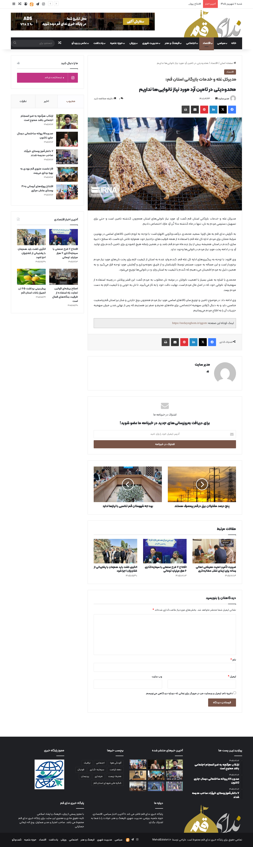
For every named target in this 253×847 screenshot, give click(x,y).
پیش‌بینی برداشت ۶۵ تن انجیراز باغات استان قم (32, 291)
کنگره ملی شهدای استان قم (107, 783)
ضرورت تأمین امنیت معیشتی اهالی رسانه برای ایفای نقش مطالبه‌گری (216, 569)
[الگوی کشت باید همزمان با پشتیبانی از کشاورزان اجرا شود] (115, 551)
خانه (233, 43)
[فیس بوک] (232, 110)
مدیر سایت (223, 98)
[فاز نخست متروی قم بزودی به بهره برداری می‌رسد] (67, 174)
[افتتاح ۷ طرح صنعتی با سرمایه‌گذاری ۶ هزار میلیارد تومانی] (165, 551)
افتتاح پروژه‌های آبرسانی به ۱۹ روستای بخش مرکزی (174, 4)
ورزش (132, 43)
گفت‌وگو (17, 840)
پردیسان (85, 776)
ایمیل (232, 677)
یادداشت (98, 43)
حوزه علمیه (116, 43)
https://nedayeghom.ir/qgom (189, 323)
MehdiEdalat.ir (161, 840)
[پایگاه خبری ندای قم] (212, 23)
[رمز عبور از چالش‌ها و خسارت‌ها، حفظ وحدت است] (174, 786)
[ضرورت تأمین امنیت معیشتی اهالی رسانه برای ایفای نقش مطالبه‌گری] (214, 551)
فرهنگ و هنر (172, 43)
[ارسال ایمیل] (216, 98)
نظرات (23, 101)
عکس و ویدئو (79, 43)
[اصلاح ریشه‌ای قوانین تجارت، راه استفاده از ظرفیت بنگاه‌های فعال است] (63, 277)
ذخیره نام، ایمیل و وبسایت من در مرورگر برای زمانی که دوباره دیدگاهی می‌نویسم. (189, 694)
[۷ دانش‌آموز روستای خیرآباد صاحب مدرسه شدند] (67, 156)
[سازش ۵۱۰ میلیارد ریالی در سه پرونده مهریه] (137, 775)
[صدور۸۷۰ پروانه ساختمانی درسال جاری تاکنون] (67, 139)
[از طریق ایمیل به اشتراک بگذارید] (195, 110)
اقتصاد (207, 43)
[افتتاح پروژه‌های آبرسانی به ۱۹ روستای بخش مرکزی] (67, 192)
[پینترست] (204, 110)
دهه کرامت (115, 769)
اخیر (46, 101)
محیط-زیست (114, 776)
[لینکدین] (213, 110)
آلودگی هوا (115, 763)
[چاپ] (186, 110)
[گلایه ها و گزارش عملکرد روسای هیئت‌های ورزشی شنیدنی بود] (137, 786)
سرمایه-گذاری (97, 769)
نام (233, 660)
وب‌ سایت (157, 677)
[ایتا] (32, 4)
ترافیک (87, 763)
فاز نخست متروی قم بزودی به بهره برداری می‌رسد (36, 171)
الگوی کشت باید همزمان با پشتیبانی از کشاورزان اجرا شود (115, 569)
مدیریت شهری (150, 43)
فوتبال (80, 769)
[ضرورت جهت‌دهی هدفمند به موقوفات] (156, 786)
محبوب (70, 101)
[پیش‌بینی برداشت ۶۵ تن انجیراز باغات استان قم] (31, 277)
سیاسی (221, 43)
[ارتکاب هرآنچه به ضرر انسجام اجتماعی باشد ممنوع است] (67, 121)
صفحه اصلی (227, 63)
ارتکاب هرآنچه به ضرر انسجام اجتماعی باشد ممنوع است (37, 118)
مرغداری (99, 776)
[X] (223, 110)
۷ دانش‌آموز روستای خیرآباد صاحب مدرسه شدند (38, 153)
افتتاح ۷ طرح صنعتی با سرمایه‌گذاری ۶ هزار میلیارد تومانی (166, 569)
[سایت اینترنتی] (207, 371)
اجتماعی (191, 43)
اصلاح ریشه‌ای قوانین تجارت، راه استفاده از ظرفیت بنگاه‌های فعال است (65, 295)
